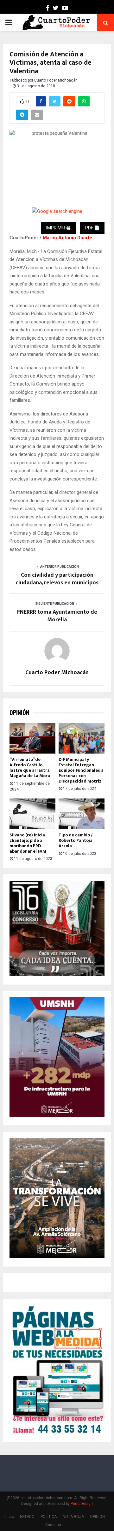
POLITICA (49, 1516)
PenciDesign (82, 1503)
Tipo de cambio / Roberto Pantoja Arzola (75, 840)
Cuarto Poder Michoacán (56, 80)
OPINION (97, 1516)
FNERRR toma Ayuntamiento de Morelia (57, 616)
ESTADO (27, 1516)
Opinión (19, 712)
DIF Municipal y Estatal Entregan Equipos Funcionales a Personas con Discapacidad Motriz (81, 770)
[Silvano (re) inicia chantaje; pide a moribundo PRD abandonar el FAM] (32, 813)
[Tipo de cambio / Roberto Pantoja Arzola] (81, 813)
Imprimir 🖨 (58, 227)
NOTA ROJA (73, 1516)
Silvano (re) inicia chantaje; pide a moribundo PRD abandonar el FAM (28, 843)
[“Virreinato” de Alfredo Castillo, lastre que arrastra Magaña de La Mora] (32, 738)
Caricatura (54, 1525)
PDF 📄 (92, 227)
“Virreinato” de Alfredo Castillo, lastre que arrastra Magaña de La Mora (30, 767)
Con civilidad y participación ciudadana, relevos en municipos (57, 579)
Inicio (9, 1516)
